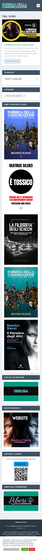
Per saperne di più (12, 61)
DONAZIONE (21, 464)
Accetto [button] (24, 549)
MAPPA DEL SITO (21, 522)
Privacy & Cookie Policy (11, 549)
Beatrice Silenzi (10, 48)
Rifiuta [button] (32, 549)
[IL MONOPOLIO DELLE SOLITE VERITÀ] (21, 30)
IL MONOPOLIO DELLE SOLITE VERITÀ (19, 45)
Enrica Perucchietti (28, 48)
